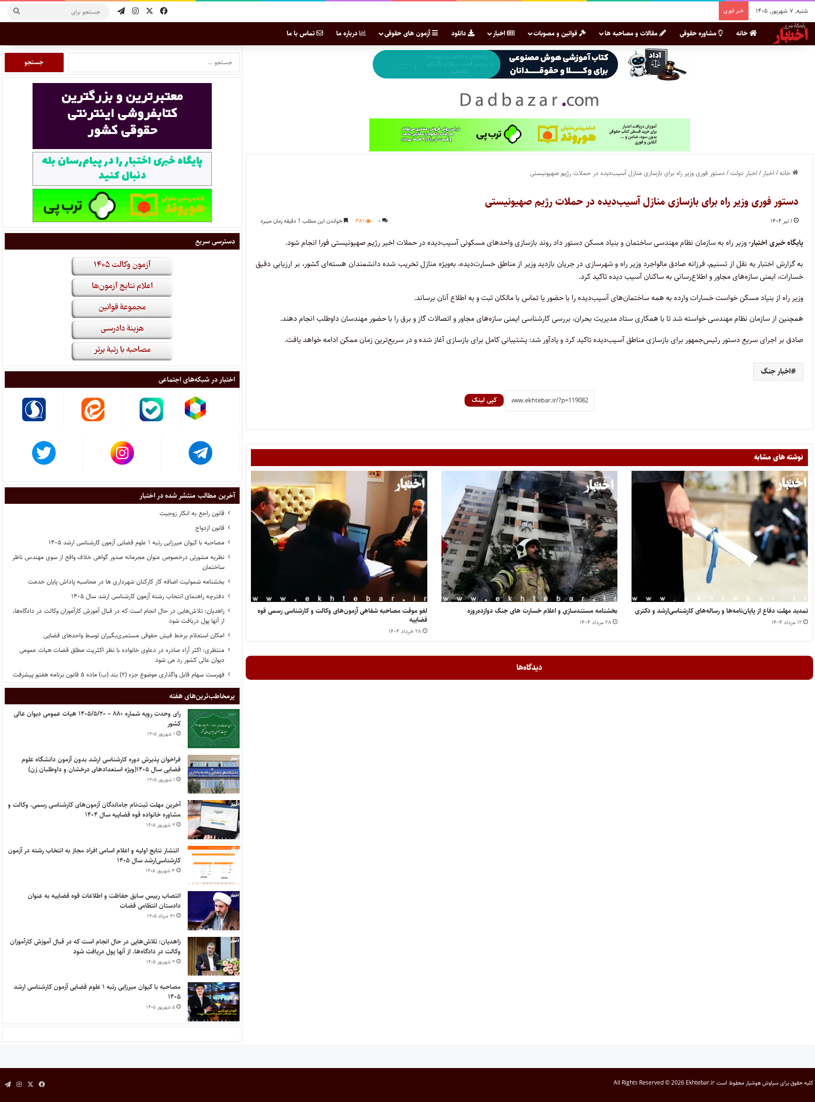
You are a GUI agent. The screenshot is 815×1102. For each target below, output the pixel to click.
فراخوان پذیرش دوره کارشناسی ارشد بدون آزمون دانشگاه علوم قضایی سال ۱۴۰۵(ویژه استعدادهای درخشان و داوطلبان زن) (101, 764)
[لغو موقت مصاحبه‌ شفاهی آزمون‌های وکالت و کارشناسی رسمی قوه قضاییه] (339, 536)
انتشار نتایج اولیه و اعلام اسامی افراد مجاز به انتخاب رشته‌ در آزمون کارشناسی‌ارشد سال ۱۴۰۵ (94, 855)
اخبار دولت (743, 173)
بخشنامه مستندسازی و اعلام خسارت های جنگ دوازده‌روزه (542, 611)
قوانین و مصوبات (556, 33)
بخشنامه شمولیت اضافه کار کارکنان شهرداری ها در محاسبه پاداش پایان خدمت (126, 581)
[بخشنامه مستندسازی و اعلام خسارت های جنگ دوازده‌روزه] (529, 536)
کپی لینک (484, 400)
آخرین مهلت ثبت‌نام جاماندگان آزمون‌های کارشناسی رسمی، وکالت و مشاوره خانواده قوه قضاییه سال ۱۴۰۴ (94, 810)
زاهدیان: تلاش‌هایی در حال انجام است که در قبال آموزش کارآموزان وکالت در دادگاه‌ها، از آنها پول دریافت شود (119, 616)
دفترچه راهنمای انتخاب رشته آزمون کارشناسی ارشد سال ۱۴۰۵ (148, 596)
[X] (149, 11)
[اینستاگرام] (135, 11)
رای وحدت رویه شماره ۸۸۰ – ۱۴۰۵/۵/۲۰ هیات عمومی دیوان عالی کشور (97, 719)
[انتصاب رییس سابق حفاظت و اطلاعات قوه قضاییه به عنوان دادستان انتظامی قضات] (214, 910)
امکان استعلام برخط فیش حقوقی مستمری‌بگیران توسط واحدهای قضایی (134, 635)
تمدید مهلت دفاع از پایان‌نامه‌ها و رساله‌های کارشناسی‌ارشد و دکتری (721, 611)
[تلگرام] (121, 11)
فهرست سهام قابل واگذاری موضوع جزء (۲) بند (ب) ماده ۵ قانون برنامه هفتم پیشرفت (119, 674)
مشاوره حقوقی (699, 33)
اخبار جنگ (776, 371)
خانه (742, 33)
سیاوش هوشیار (762, 1082)
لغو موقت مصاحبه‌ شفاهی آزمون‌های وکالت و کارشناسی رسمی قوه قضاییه (342, 615)
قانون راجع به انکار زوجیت (192, 513)
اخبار (500, 33)
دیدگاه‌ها (529, 667)
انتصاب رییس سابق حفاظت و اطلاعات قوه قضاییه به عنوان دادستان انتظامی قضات (104, 901)
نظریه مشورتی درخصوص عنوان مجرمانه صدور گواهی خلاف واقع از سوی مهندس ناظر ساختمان (118, 562)
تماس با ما (301, 33)
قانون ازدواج (210, 528)
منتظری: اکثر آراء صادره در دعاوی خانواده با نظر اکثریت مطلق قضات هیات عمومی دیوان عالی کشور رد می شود (122, 655)
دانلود (459, 33)
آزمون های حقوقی (408, 33)
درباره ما (347, 33)
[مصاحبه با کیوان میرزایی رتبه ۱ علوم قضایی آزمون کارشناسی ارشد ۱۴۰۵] (214, 1001)
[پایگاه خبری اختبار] (790, 33)
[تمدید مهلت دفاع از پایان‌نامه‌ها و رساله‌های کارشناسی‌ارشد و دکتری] (720, 536)
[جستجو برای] (16, 11)
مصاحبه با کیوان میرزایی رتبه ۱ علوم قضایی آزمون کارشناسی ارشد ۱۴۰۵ (137, 542)
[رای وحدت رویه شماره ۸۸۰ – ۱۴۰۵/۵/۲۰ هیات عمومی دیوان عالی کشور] (214, 728)
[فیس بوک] (164, 11)
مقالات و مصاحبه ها (632, 33)
